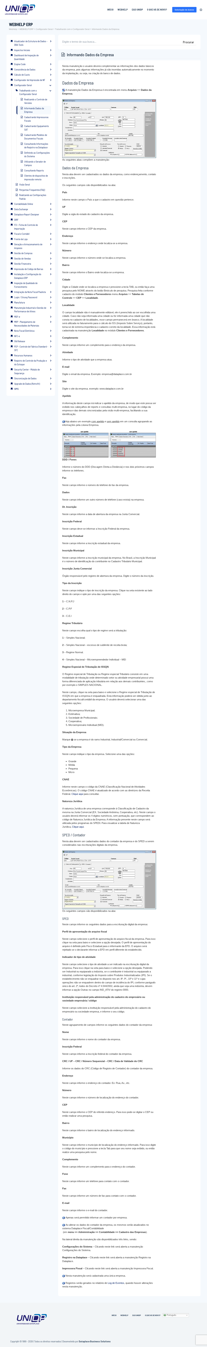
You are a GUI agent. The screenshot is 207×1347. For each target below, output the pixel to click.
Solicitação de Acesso (184, 9)
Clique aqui (77, 794)
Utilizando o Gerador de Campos (35, 163)
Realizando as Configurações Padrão (32, 197)
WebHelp (123, 9)
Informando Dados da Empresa (105, 29)
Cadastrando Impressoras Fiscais (36, 119)
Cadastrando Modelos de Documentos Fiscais (35, 136)
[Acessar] (201, 10)
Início (110, 9)
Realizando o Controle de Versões (35, 101)
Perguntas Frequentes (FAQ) (32, 189)
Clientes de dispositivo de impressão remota (36, 177)
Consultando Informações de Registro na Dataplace (36, 145)
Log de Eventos (116, 1283)
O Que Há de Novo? (157, 9)
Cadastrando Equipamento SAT (36, 128)
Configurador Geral (44, 29)
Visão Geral (24, 184)
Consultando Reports (34, 170)
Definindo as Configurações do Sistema (37, 154)
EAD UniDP (137, 9)
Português (171, 1315)
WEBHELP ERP (26, 29)
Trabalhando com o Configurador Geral (72, 29)
